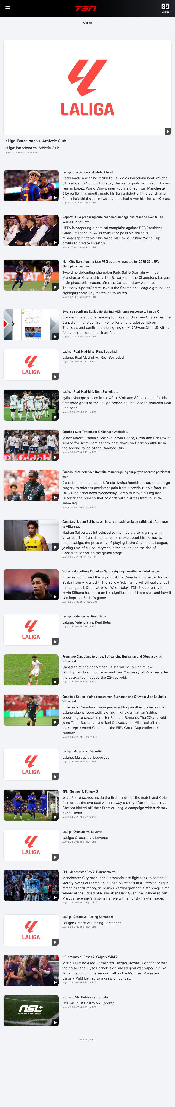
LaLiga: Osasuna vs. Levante (82, 832)
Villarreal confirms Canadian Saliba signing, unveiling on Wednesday (111, 571)
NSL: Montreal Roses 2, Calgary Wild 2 (89, 957)
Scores (165, 11)
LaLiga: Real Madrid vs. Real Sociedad (89, 351)
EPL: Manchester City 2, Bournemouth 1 (90, 872)
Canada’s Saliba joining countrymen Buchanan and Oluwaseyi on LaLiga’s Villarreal (114, 699)
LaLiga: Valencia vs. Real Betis (84, 616)
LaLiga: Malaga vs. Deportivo (82, 751)
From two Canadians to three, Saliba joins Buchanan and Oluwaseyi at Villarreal (111, 659)
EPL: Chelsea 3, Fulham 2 (80, 791)
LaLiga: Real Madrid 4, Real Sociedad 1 (90, 391)
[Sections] (7, 8)
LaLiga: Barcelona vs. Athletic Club (34, 140)
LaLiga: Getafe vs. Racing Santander (87, 916)
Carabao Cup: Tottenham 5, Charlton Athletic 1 (95, 431)
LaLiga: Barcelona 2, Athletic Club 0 (87, 172)
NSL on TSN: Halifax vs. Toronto (85, 997)
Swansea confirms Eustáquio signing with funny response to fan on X (110, 311)
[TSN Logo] (85, 8)
